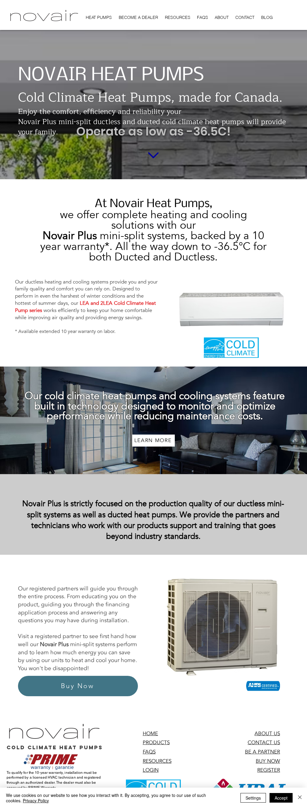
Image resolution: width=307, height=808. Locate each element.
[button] (151, 770)
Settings (253, 798)
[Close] (299, 797)
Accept (281, 798)
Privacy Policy (36, 801)
